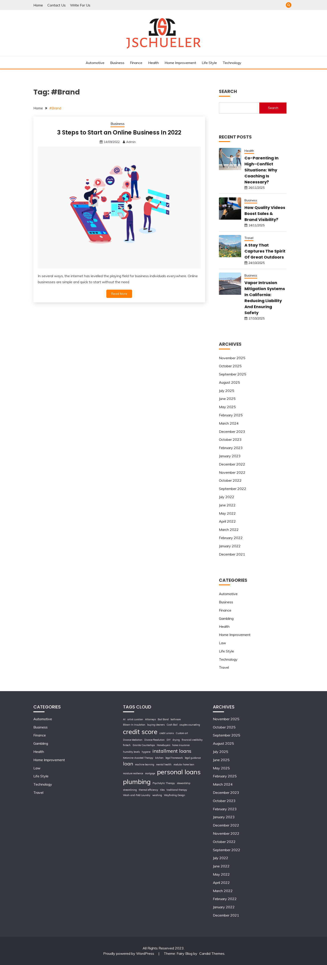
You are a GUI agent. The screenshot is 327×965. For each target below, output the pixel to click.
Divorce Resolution (154, 739)
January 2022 (230, 546)
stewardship (183, 783)
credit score (140, 732)
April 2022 (227, 521)
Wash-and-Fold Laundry (136, 795)
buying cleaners (156, 724)
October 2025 (230, 366)
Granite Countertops (144, 745)
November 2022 (232, 472)
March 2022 (229, 529)
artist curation (135, 719)
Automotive (95, 62)
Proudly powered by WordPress (129, 953)
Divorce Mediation (132, 739)
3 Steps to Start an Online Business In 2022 (119, 132)
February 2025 (231, 415)
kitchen (159, 757)
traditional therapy (177, 789)
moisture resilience (133, 773)
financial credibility (192, 739)
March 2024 (229, 423)
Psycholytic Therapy (164, 783)
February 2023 (231, 447)
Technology (232, 62)
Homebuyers (163, 745)
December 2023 (232, 431)
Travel (248, 238)
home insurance (181, 745)
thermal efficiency (148, 789)
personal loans (179, 772)
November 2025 (232, 358)
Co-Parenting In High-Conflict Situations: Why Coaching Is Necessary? (261, 170)
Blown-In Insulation (134, 724)
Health (153, 62)
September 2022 (232, 488)
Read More (119, 294)
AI (124, 719)
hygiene (146, 751)
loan (128, 763)
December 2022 (232, 464)
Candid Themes (211, 953)
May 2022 (227, 513)
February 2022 (231, 538)
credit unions (166, 733)
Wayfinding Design (174, 795)
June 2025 (227, 398)
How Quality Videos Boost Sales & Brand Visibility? (264, 213)
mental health (164, 764)
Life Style (209, 62)
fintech (127, 745)
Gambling (226, 618)
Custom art (182, 733)
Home (38, 5)
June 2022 (227, 505)
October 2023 (230, 439)
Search (273, 108)
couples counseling (190, 724)
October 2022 (230, 480)
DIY (169, 739)
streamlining (130, 789)
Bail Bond (163, 719)
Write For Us (80, 5)
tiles (162, 789)
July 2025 (226, 390)
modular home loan (184, 764)
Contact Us (56, 5)
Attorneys (150, 719)
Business (117, 62)
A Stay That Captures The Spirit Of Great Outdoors (264, 251)
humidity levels (131, 751)
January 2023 (230, 456)
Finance (136, 62)
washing (157, 795)
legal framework (174, 757)
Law (222, 643)
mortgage (150, 773)
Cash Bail (172, 724)
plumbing (137, 782)
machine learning (144, 764)
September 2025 (232, 374)
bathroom (176, 719)
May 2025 (227, 407)
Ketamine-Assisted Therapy (138, 757)
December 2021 (232, 554)
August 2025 (229, 382)
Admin (131, 142)
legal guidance (193, 757)
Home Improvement (180, 62)
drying (176, 739)
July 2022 (226, 497)
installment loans (171, 751)
